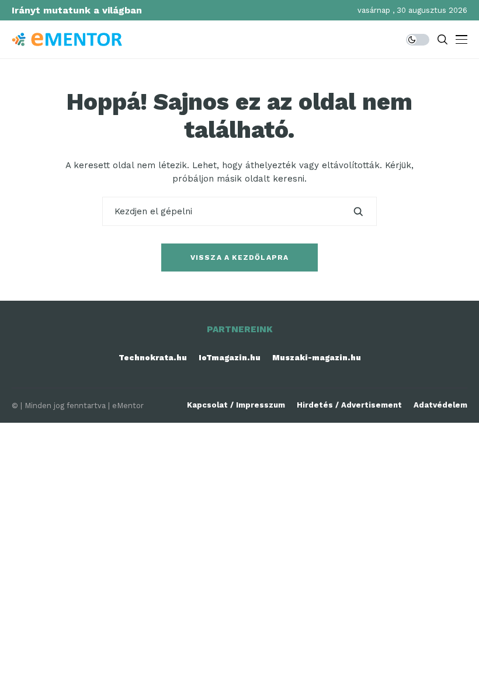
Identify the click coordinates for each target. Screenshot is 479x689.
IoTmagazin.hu (230, 357)
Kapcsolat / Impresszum (236, 405)
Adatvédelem (440, 405)
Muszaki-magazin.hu (316, 357)
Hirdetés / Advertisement (349, 405)
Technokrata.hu (153, 357)
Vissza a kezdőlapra (239, 257)
